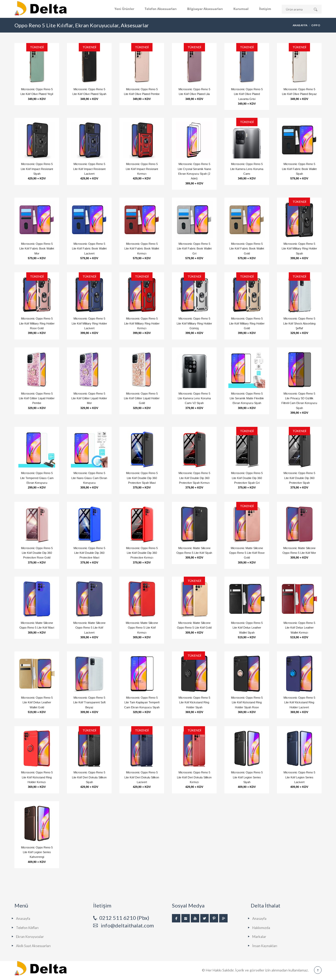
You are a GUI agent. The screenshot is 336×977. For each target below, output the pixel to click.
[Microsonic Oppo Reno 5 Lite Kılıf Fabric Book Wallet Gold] (246, 219)
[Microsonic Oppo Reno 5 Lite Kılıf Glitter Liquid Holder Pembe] (36, 369)
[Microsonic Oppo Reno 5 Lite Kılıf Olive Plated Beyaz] (299, 65)
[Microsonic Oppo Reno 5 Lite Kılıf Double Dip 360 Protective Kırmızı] (141, 524)
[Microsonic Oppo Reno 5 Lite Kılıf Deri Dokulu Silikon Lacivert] (141, 748)
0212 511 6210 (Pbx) (124, 918)
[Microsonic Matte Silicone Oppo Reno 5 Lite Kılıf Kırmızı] (141, 599)
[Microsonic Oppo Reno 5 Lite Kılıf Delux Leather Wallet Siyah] (246, 599)
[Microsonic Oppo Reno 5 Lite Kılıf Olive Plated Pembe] (141, 65)
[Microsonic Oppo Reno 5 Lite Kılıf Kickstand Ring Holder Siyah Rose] (246, 673)
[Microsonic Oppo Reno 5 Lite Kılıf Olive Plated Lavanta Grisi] (246, 65)
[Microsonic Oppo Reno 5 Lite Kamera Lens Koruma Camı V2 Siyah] (194, 369)
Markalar (259, 936)
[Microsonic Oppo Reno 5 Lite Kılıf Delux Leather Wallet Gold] (36, 673)
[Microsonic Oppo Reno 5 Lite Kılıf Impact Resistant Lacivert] (89, 140)
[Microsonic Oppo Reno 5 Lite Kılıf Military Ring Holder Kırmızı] (141, 294)
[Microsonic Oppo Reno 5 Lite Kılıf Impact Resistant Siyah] (36, 140)
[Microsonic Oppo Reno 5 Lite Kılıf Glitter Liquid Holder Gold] (141, 369)
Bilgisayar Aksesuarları (205, 9)
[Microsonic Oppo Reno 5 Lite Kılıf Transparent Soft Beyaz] (89, 673)
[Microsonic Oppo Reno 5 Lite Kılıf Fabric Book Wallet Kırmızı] (141, 219)
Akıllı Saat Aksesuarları (33, 946)
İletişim (265, 9)
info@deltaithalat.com (127, 925)
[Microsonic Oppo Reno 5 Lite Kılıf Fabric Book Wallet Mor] (36, 219)
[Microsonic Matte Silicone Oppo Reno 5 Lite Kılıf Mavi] (36, 599)
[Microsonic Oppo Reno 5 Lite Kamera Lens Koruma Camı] (246, 140)
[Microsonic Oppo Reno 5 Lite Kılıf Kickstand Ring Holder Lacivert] (299, 673)
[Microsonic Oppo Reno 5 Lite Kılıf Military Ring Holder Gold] (246, 294)
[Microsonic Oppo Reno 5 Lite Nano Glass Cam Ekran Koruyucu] (89, 449)
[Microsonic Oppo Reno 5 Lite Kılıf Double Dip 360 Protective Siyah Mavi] (141, 449)
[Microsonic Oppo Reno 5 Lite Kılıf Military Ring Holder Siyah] (299, 219)
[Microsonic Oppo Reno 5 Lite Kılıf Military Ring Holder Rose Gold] (36, 294)
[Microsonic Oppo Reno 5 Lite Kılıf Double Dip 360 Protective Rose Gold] (36, 524)
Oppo (315, 25)
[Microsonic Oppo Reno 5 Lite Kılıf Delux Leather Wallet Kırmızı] (299, 599)
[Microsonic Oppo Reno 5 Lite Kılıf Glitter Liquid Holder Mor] (89, 369)
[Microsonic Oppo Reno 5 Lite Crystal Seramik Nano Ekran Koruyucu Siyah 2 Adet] (194, 140)
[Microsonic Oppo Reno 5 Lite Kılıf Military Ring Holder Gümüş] (194, 294)
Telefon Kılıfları (27, 928)
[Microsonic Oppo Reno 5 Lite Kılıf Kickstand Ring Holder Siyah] (194, 673)
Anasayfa (300, 25)
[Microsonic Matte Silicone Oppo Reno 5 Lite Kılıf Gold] (194, 599)
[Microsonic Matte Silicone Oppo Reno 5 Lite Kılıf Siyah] (194, 524)
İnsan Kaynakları (264, 946)
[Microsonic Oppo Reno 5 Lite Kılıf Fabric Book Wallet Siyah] (299, 140)
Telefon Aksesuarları (161, 9)
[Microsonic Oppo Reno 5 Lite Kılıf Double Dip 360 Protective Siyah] (299, 449)
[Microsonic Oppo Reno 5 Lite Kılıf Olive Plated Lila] (194, 65)
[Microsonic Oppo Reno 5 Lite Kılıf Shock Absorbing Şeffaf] (299, 294)
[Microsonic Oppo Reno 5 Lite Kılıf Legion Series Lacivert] (299, 748)
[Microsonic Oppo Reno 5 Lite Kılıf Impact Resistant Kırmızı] (141, 140)
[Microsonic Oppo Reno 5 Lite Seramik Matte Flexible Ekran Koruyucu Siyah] (246, 369)
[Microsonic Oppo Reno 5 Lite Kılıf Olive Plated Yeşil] (36, 65)
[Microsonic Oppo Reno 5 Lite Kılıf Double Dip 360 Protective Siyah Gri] (246, 449)
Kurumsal (241, 9)
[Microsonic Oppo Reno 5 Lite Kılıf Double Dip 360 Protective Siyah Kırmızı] (194, 449)
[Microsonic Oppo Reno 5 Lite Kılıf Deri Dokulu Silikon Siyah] (89, 748)
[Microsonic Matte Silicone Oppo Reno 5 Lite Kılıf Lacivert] (89, 599)
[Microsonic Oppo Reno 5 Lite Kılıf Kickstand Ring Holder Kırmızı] (36, 748)
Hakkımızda (261, 928)
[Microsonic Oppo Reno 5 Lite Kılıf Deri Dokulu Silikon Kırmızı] (194, 748)
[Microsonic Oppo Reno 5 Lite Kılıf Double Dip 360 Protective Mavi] (89, 524)
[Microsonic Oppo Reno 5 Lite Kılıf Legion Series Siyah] (246, 748)
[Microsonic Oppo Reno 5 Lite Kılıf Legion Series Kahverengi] (36, 823)
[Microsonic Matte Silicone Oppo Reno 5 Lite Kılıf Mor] (299, 524)
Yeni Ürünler (124, 9)
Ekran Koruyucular (30, 936)
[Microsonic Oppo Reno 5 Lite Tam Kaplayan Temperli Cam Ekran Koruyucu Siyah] (141, 673)
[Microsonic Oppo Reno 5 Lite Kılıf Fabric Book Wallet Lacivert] (89, 219)
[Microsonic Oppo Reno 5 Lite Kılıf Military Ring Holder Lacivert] (89, 294)
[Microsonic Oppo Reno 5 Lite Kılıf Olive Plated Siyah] (89, 65)
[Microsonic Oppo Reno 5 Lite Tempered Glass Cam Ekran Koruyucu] (36, 449)
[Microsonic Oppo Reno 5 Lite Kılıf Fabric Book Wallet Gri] (194, 219)
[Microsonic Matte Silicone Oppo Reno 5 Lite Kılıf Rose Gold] (246, 524)
